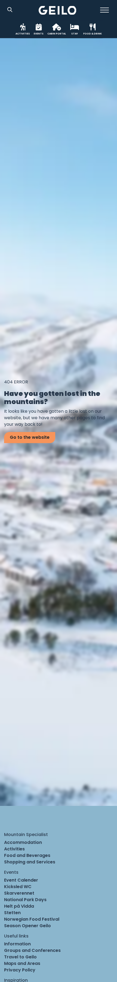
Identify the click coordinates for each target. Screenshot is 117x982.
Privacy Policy (19, 970)
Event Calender (21, 880)
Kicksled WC (18, 887)
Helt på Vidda (19, 906)
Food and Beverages (27, 855)
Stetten (12, 913)
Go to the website (30, 437)
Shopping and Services (29, 862)
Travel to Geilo (20, 957)
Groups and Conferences (32, 950)
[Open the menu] (104, 10)
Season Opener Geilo (27, 926)
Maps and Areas (22, 963)
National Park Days (25, 900)
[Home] (57, 10)
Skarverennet (19, 893)
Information (17, 944)
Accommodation (23, 842)
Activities (14, 849)
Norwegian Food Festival (31, 919)
